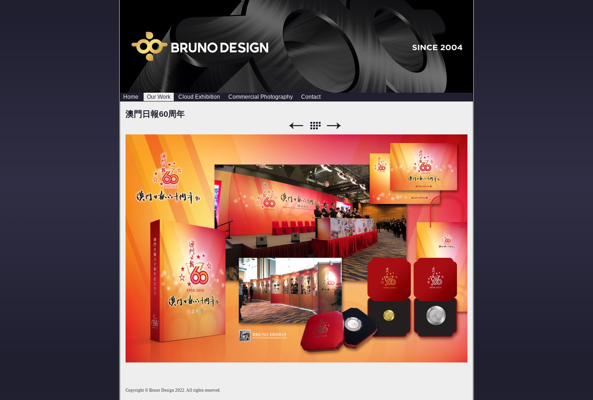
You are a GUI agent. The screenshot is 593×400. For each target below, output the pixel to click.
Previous (296, 126)
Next (334, 126)
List (315, 126)
